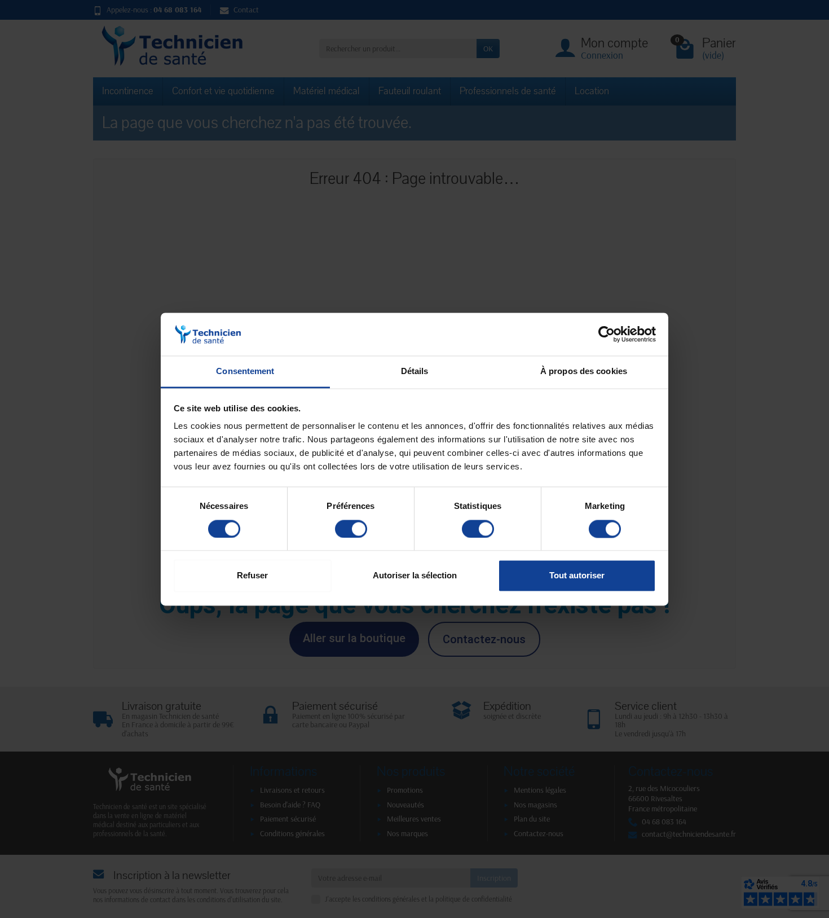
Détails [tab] (415, 371)
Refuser (252, 576)
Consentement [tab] (245, 371)
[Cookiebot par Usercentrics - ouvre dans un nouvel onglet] (606, 334)
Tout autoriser (577, 576)
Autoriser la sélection (415, 576)
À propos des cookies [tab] (583, 371)
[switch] (351, 529)
